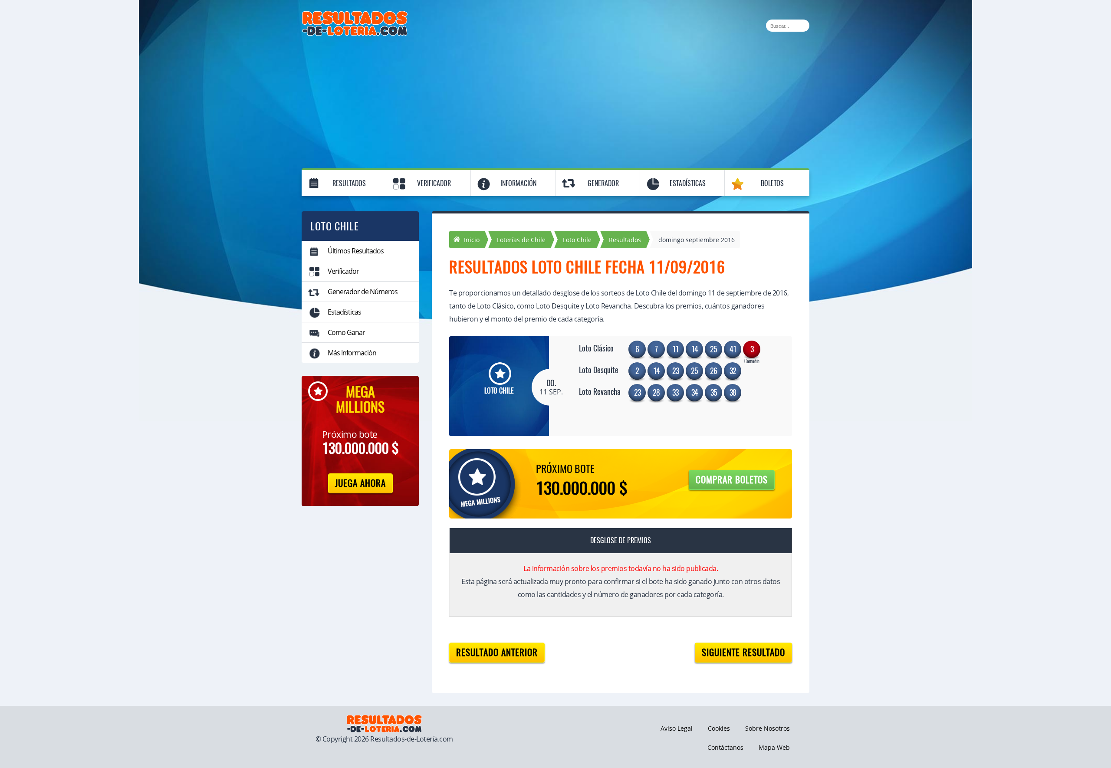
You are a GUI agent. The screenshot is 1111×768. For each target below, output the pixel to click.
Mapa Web (774, 747)
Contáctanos (725, 747)
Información (518, 183)
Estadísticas (688, 183)
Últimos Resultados (356, 251)
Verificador (434, 183)
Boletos (772, 183)
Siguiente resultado (743, 652)
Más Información (352, 353)
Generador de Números (363, 291)
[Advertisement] (555, 100)
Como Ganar (346, 332)
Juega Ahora (360, 483)
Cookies (719, 728)
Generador (603, 183)
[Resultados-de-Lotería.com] (355, 15)
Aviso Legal (677, 728)
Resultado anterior (497, 652)
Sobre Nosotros (767, 728)
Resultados (349, 183)
